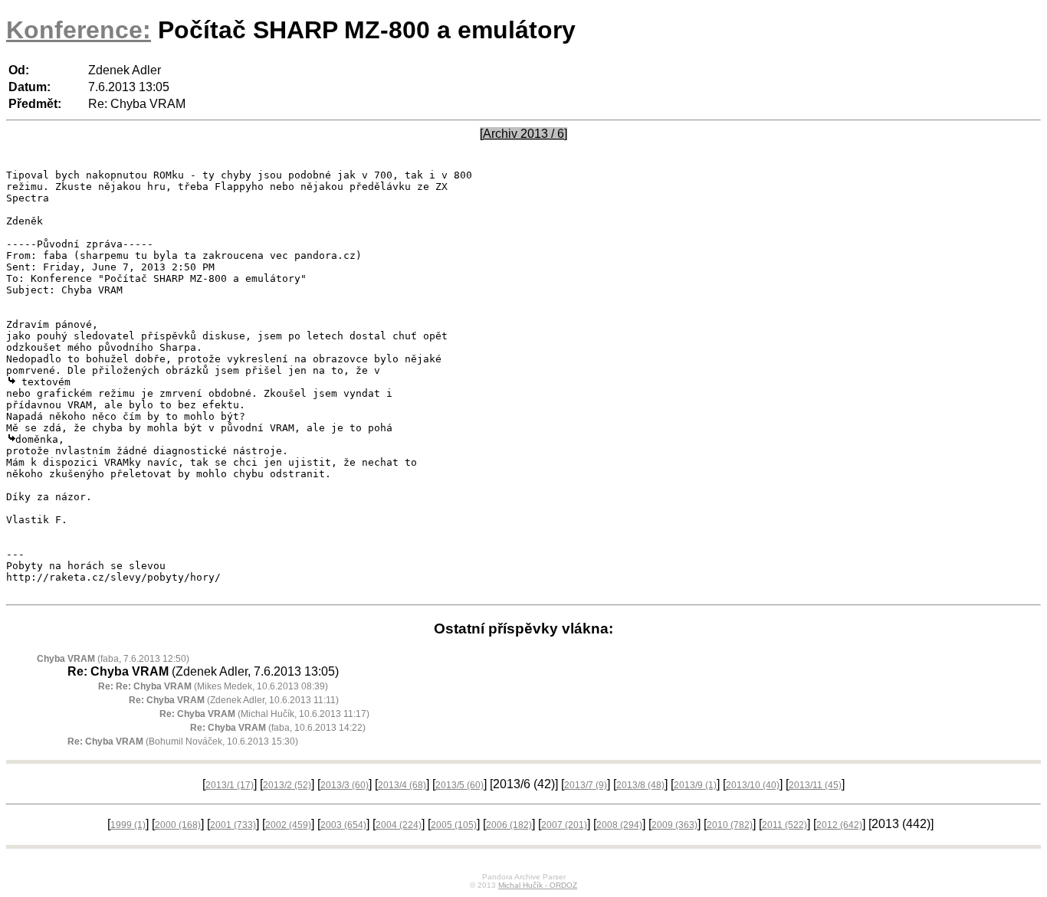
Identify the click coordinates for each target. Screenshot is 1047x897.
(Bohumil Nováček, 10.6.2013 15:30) (182, 741)
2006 (509, 825)
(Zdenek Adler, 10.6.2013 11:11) (234, 700)
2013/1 (229, 785)
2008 (619, 825)
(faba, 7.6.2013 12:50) (113, 658)
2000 (178, 825)
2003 (343, 825)
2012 (839, 825)
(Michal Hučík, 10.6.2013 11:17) (264, 714)
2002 (288, 825)
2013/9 (695, 785)
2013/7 (585, 785)
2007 (564, 825)
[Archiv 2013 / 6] (523, 133)
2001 (233, 825)
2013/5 (459, 785)
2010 (730, 825)
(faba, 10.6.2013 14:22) (278, 727)
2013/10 (753, 785)
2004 (399, 825)
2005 (454, 825)
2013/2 (287, 785)
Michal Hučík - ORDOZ (537, 885)
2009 (674, 825)
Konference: (78, 30)
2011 (784, 825)
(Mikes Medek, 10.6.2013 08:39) (213, 686)
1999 (128, 825)
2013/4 (402, 785)
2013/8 (640, 785)
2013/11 (815, 785)
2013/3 (344, 785)
